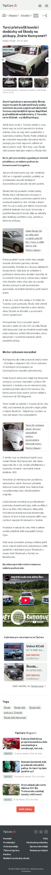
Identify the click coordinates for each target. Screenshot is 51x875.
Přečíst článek (33, 250)
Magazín (13, 15)
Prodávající (9, 842)
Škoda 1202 (19, 707)
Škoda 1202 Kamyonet (15, 717)
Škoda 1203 (34, 707)
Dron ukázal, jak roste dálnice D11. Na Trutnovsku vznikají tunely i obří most (33, 790)
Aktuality (25, 15)
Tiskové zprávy (11, 850)
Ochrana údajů (10, 846)
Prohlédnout (32, 658)
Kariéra (7, 854)
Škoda (7, 707)
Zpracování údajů (39, 846)
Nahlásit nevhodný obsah (16, 858)
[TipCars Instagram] (46, 832)
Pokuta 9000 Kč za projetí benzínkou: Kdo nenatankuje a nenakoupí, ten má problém (34, 743)
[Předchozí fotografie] (3, 59)
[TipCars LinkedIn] (41, 832)
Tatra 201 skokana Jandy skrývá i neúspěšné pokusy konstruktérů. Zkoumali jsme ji (35, 434)
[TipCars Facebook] (36, 832)
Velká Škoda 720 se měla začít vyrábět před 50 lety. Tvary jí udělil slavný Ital (35, 238)
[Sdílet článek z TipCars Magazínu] (45, 15)
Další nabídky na (28, 686)
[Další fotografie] (47, 59)
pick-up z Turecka (13, 712)
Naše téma (35, 15)
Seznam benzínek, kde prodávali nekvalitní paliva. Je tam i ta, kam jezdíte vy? (34, 766)
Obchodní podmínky (37, 842)
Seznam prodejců (39, 850)
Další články (25, 809)
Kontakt (7, 838)
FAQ (45, 838)
